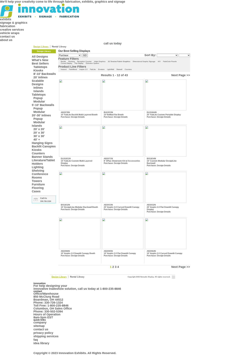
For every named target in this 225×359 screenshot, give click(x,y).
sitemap (39, 326)
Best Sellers (40, 63)
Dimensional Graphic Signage (144, 61)
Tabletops (40, 67)
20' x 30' (39, 132)
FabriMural (73, 69)
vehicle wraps (9, 33)
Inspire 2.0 (83, 69)
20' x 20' (39, 129)
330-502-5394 (53, 311)
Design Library (41, 46)
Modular (39, 101)
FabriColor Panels (170, 61)
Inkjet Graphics (99, 61)
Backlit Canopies (44, 146)
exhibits (5, 19)
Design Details (78, 117)
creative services (12, 29)
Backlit (63, 61)
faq (35, 339)
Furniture (38, 184)
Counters (38, 153)
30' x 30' (39, 136)
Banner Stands (42, 156)
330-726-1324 (53, 302)
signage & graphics (13, 22)
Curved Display (66, 63)
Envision (101, 69)
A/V (159, 61)
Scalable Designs (38, 82)
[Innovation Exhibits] (112, 10)
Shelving (38, 170)
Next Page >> (180, 75)
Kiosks (38, 70)
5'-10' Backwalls (43, 105)
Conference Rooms (40, 175)
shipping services (45, 336)
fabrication (7, 26)
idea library (41, 343)
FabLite (93, 69)
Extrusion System (92, 63)
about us (6, 40)
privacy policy (43, 332)
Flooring (38, 188)
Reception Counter (84, 61)
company (39, 322)
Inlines (38, 87)
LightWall (110, 69)
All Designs (40, 56)
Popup (38, 98)
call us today (113, 43)
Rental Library (59, 46)
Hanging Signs (42, 143)
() (109, 61)
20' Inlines (40, 77)
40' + (36, 139)
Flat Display (79, 63)
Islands (38, 91)
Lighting (37, 167)
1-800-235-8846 (110, 288)
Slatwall (119, 69)
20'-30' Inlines (41, 115)
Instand (64, 69)
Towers (37, 181)
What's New (40, 60)
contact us (7, 36)
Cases (36, 191)
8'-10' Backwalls (44, 74)
